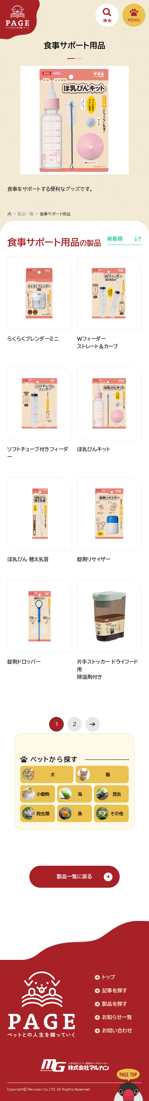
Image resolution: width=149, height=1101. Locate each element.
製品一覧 (26, 214)
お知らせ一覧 (117, 1017)
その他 (116, 813)
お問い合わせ (117, 1030)
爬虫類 (43, 813)
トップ (108, 977)
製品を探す (114, 1003)
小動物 (43, 794)
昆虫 (116, 794)
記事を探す (114, 990)
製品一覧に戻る (74, 876)
